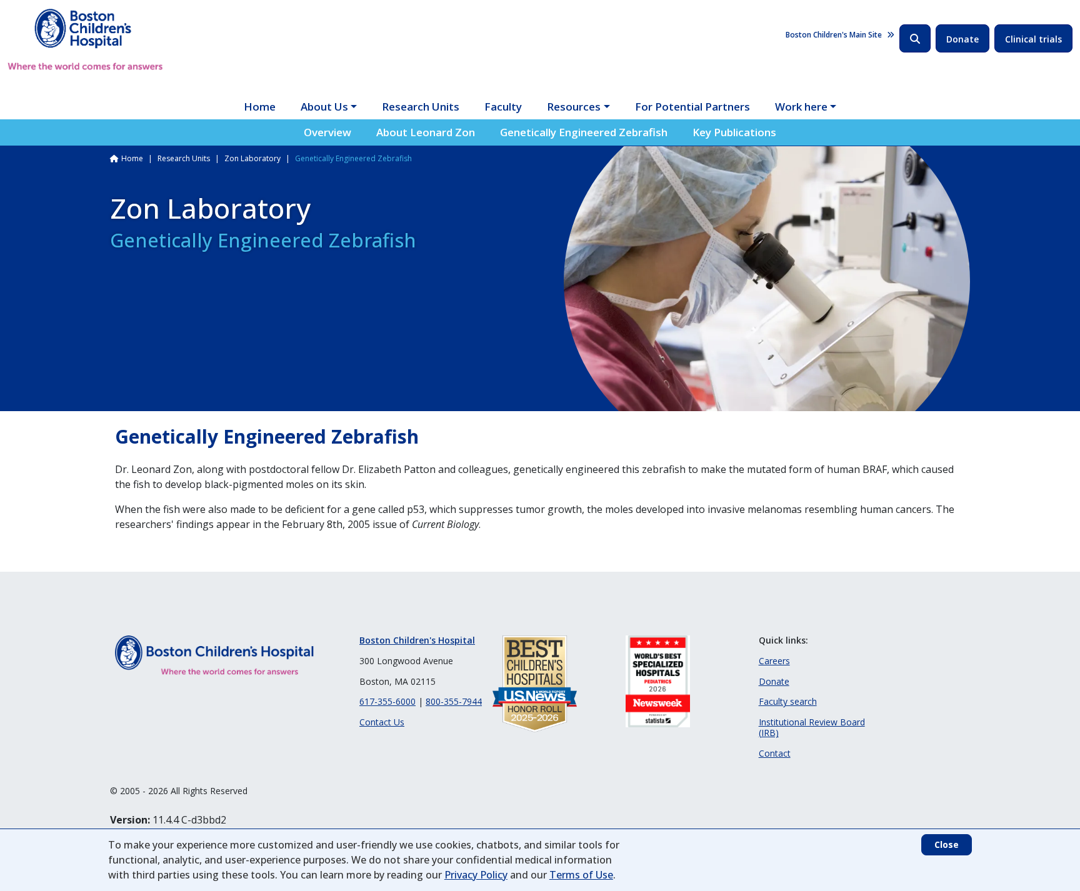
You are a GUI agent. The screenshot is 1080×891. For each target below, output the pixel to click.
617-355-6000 (387, 701)
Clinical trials (1033, 39)
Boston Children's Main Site (834, 34)
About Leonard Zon (425, 132)
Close (946, 844)
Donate (962, 39)
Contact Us (381, 722)
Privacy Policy (476, 875)
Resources (574, 106)
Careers (774, 661)
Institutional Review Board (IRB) (812, 727)
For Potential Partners (692, 106)
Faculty (503, 106)
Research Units (420, 106)
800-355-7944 (454, 701)
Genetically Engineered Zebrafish (584, 132)
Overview (327, 132)
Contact (775, 753)
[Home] (85, 39)
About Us (324, 106)
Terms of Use (581, 875)
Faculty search (788, 701)
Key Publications (734, 132)
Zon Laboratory (252, 158)
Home (260, 106)
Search (915, 38)
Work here (801, 106)
